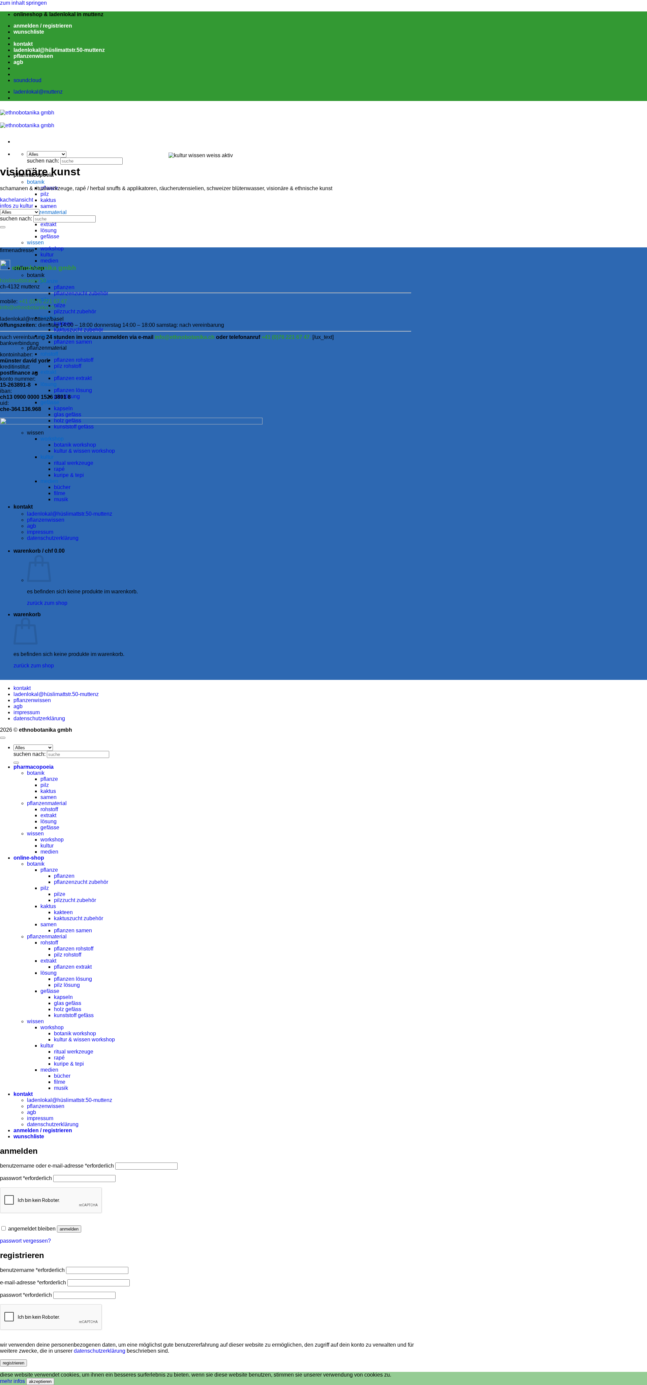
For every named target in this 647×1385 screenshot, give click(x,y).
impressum (26, 712)
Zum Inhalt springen (23, 3)
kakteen (63, 323)
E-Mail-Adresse (33, 1282)
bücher (62, 1076)
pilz (44, 194)
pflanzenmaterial (47, 212)
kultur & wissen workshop (84, 1039)
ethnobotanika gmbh (44, 267)
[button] (42, 26)
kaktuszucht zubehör (78, 330)
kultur (47, 254)
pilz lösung (67, 985)
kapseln (63, 408)
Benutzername (32, 1270)
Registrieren (13, 1362)
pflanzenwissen (33, 56)
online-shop (28, 858)
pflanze (49, 281)
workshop (52, 248)
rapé (59, 1058)
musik (61, 1088)
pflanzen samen (73, 342)
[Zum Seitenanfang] (2, 738)
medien (49, 852)
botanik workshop (75, 1033)
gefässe (49, 236)
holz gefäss (67, 1009)
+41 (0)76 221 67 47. (286, 337)
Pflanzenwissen (32, 700)
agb (18, 62)
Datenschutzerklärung (99, 1351)
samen (48, 206)
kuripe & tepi (69, 1064)
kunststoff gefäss (74, 1015)
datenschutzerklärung (39, 718)
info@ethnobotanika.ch (27, 307)
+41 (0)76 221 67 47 (43, 301)
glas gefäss (67, 414)
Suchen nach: (43, 161)
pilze (59, 305)
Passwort (26, 1178)
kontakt (23, 44)
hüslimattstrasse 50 (23, 280)
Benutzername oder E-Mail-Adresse (57, 1166)
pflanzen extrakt (73, 378)
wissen (35, 242)
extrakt (48, 224)
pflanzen (64, 287)
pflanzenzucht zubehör (81, 293)
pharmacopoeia (33, 767)
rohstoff (49, 354)
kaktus (48, 200)
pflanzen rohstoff (73, 360)
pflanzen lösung (73, 390)
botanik (35, 182)
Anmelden (69, 1229)
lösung (48, 230)
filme (59, 1082)
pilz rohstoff (67, 366)
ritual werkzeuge (73, 1051)
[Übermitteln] (2, 227)
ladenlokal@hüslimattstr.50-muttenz (59, 50)
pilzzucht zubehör (75, 311)
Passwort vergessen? (25, 1241)
